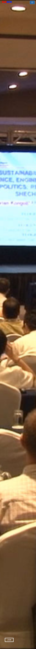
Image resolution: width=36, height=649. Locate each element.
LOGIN (9, 640)
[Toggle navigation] (32, 2)
